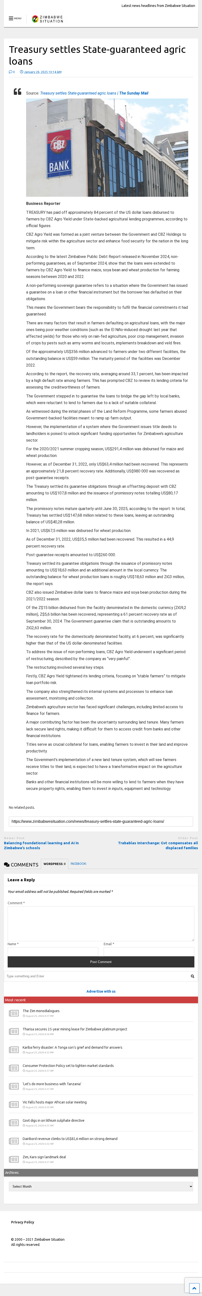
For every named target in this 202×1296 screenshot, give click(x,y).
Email (109, 944)
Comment (16, 903)
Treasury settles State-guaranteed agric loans (94, 93)
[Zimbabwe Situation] (47, 23)
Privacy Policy (22, 1222)
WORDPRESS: (55, 863)
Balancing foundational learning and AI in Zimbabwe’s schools (41, 845)
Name (13, 944)
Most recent (15, 1000)
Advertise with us (101, 991)
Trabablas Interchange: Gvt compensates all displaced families (158, 845)
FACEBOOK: (79, 863)
